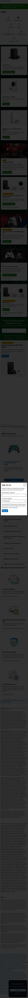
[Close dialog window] (25, 485)
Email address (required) (8, 492)
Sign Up (5, 510)
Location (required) (7, 498)
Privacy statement (13, 507)
